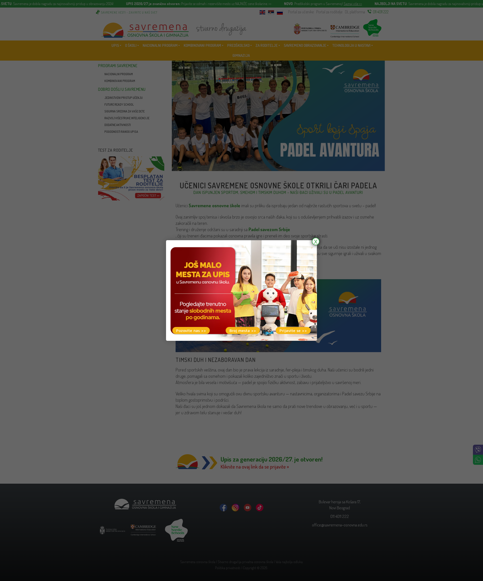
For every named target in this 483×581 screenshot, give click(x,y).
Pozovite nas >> (191, 330)
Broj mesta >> (242, 330)
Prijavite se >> (293, 330)
